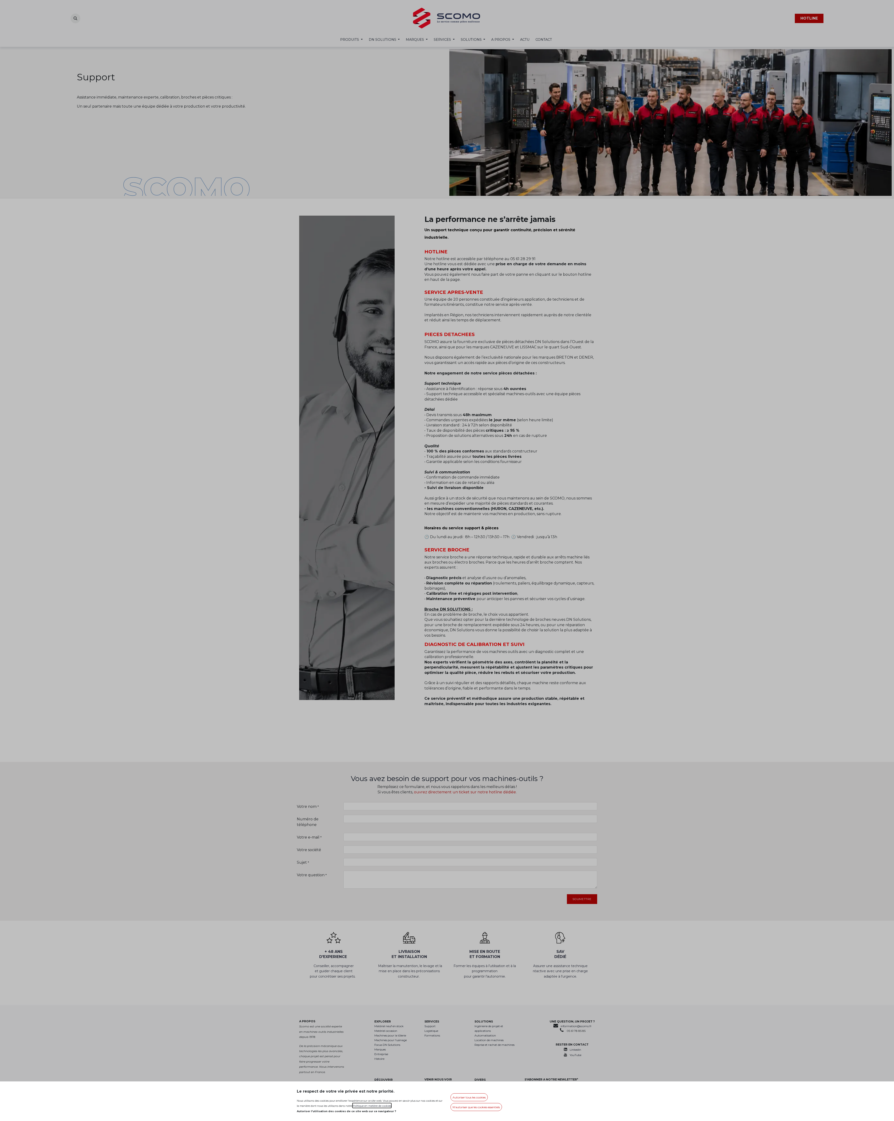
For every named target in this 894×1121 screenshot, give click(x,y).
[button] (469, 1097)
